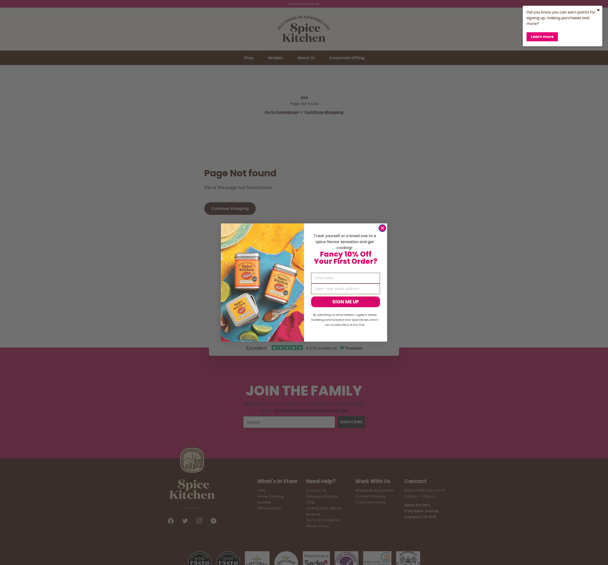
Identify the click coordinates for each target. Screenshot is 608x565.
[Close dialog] (382, 228)
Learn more (542, 36)
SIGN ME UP (345, 301)
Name (316, 268)
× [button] (598, 10)
